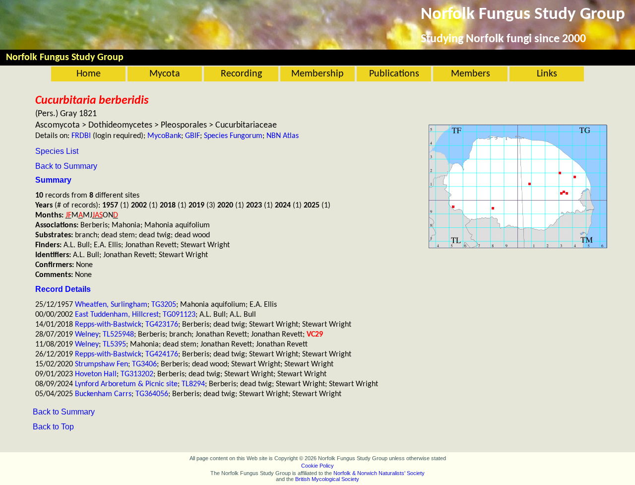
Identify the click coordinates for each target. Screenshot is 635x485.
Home (88, 74)
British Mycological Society (327, 479)
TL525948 (118, 335)
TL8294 (193, 384)
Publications (394, 74)
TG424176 (161, 354)
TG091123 (179, 315)
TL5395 (114, 344)
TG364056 (151, 394)
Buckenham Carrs (103, 394)
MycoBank (164, 136)
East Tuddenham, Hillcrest (117, 315)
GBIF (192, 136)
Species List (56, 151)
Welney (87, 335)
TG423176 (161, 325)
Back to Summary (66, 166)
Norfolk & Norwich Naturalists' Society (379, 473)
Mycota (164, 74)
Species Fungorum (233, 136)
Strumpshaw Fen (101, 364)
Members (470, 74)
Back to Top (53, 426)
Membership (317, 74)
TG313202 (137, 374)
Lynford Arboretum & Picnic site (126, 384)
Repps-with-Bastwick (108, 325)
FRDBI (81, 136)
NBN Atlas (282, 136)
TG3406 (144, 364)
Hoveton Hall (96, 374)
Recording (241, 74)
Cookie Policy (317, 466)
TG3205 (163, 305)
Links (547, 74)
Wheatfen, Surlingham (111, 305)
